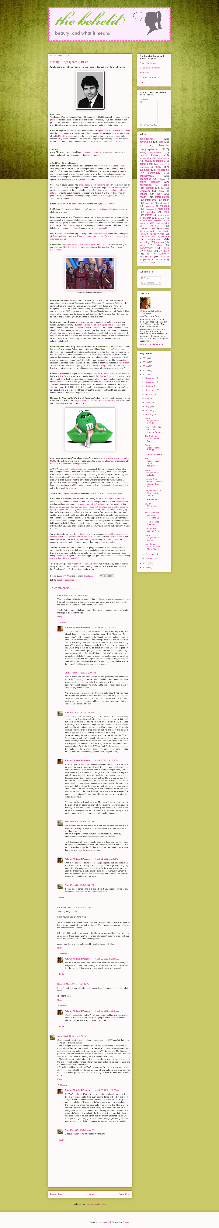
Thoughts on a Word (149, 77)
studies (148, 250)
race (162, 234)
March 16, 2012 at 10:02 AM (107, 628)
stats (159, 245)
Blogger (126, 1222)
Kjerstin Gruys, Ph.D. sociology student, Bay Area (153, 483)
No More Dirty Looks (64, 136)
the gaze (164, 250)
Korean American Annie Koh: (84, 564)
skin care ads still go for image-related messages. (99, 325)
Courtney (61, 908)
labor (166, 199)
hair (159, 194)
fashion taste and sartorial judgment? (106, 493)
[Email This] (101, 575)
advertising (146, 141)
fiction (161, 191)
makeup (164, 205)
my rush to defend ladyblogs (73, 469)
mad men (149, 203)
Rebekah (61, 984)
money (161, 218)
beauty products (154, 160)
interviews (151, 199)
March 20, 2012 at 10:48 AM (107, 1011)
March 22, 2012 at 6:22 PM (82, 885)
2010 (145, 567)
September (150, 390)
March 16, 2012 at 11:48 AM (79, 908)
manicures (149, 209)
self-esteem (153, 239)
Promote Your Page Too (148, 125)
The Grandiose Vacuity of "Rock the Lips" (153, 515)
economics (146, 184)
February (150, 554)
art (141, 145)
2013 (145, 370)
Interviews (144, 72)
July (147, 398)
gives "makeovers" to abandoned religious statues (103, 209)
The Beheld (144, 100)
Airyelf (108, 1222)
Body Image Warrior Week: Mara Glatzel (152, 546)
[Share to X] (106, 575)
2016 (145, 358)
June (148, 402)
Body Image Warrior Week (152, 529)
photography (150, 231)
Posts (146, 278)
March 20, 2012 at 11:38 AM (82, 1130)
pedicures (154, 226)
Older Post (124, 1194)
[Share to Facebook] (109, 575)
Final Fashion (108, 204)
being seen (146, 163)
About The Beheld (148, 63)
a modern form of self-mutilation (91, 504)
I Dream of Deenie (153, 454)
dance (162, 179)
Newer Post (56, 1194)
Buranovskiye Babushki (113, 303)
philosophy (164, 229)
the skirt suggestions (77, 179)
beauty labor (146, 158)
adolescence (147, 138)
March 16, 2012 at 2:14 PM (78, 984)
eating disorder (150, 181)
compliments (147, 176)
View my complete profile (151, 344)
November (150, 382)
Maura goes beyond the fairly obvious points (93, 485)
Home (91, 1194)
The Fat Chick (66, 376)
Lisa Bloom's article (120, 547)
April (147, 410)
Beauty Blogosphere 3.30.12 (152, 420)
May (147, 406)
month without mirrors (150, 220)
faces (166, 184)
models (147, 218)
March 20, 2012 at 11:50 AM (82, 822)
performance (147, 228)
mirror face (163, 215)
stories (166, 248)
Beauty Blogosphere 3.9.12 (152, 506)
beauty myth (163, 158)
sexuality (145, 242)
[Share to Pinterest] (112, 575)
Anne (67, 712)
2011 (145, 563)
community (154, 173)
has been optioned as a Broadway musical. (96, 401)
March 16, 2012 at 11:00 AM (84, 673)
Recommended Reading (152, 523)
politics (153, 234)
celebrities (163, 169)
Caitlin (60, 595)
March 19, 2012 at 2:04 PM (82, 712)
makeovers (163, 203)
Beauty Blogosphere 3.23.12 (152, 447)
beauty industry (150, 155)
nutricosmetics (162, 223)
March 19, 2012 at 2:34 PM (74, 1036)
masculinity (151, 212)
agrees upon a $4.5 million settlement (114, 131)
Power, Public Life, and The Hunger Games (153, 429)
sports (142, 245)
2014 (145, 366)
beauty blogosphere (65, 580)
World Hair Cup (146, 262)
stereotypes (146, 247)
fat (162, 188)
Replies (63, 622)
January (149, 558)
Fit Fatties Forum (104, 376)
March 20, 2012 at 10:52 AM (107, 1090)
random (143, 236)
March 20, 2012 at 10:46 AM (107, 760)
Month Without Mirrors (150, 68)
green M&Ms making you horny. (74, 463)
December (150, 378)
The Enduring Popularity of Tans (152, 438)
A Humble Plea (152, 499)
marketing (163, 208)
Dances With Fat (110, 374)
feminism (145, 191)
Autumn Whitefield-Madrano (77, 628)
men (166, 212)
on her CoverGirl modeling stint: (104, 166)
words (159, 259)
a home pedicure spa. (89, 152)
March (148, 414)
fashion (150, 187)
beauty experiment (150, 152)
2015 (145, 362)
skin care (160, 242)
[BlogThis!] (103, 575)
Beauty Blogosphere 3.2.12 (152, 537)
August (149, 394)
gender (143, 194)
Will (104, 228)
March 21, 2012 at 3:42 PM (106, 859)
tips (148, 254)
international (162, 197)
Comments (148, 283)
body (158, 166)
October (149, 386)
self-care (165, 236)
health (143, 197)
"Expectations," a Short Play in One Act (153, 493)
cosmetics (145, 178)
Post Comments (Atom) (96, 1204)
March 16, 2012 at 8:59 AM (76, 595)
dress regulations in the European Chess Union (86, 244)
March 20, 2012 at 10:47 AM (107, 959)
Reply (59, 617)
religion (154, 236)
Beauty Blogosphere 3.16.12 (152, 472)
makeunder (150, 206)
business (145, 169)
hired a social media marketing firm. (94, 185)
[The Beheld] (148, 122)
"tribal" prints (76, 204)
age (161, 141)
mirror (148, 215)
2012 (145, 374)
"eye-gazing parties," (105, 217)
